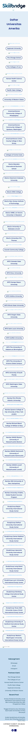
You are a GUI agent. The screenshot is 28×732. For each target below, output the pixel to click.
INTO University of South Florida (14, 374)
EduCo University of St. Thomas (14, 239)
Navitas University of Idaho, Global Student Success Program (14, 495)
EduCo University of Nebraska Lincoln (14, 228)
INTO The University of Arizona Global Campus (14, 362)
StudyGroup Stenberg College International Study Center (14, 594)
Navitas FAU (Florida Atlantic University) (14, 399)
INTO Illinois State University (14, 305)
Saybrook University (14, 48)
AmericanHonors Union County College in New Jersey (14, 141)
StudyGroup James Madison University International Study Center (14, 539)
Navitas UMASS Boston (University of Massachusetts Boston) (14, 440)
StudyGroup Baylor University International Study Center (14, 509)
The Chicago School (14, 57)
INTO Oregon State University (14, 316)
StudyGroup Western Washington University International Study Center (14, 638)
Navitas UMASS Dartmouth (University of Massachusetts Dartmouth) (14, 453)
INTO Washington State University (14, 385)
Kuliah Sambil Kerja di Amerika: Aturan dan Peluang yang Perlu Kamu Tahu (15, 719)
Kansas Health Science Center (14, 80)
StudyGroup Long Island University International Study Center (14, 569)
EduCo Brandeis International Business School (14, 166)
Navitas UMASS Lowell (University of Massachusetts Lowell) (14, 467)
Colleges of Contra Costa (14, 155)
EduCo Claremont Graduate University (14, 179)
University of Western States (14, 99)
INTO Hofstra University (14, 296)
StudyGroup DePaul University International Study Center (14, 525)
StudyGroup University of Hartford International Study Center (14, 624)
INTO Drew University (14, 273)
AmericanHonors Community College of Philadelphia (14, 113)
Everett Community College (14, 249)
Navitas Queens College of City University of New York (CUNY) (14, 412)
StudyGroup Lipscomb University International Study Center (14, 552)
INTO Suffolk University (14, 338)
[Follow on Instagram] (13, 730)
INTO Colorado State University (14, 262)
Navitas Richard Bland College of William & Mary (14, 424)
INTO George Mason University (14, 283)
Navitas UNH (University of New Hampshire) (14, 482)
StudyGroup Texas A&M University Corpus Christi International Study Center (14, 610)
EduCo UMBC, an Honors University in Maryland (14, 214)
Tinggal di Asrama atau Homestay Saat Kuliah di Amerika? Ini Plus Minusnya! (14, 710)
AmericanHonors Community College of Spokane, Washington (14, 127)
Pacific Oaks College (14, 90)
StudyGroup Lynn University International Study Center (14, 581)
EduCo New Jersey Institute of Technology (14, 202)
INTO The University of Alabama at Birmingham (14, 348)
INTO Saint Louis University (14, 328)
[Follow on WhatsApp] (15, 730)
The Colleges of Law (14, 67)
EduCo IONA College (14, 192)
